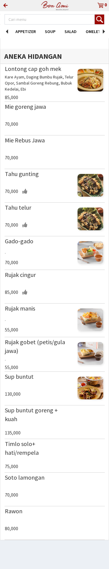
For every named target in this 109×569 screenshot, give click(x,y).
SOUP (50, 31)
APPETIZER (25, 31)
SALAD (70, 31)
